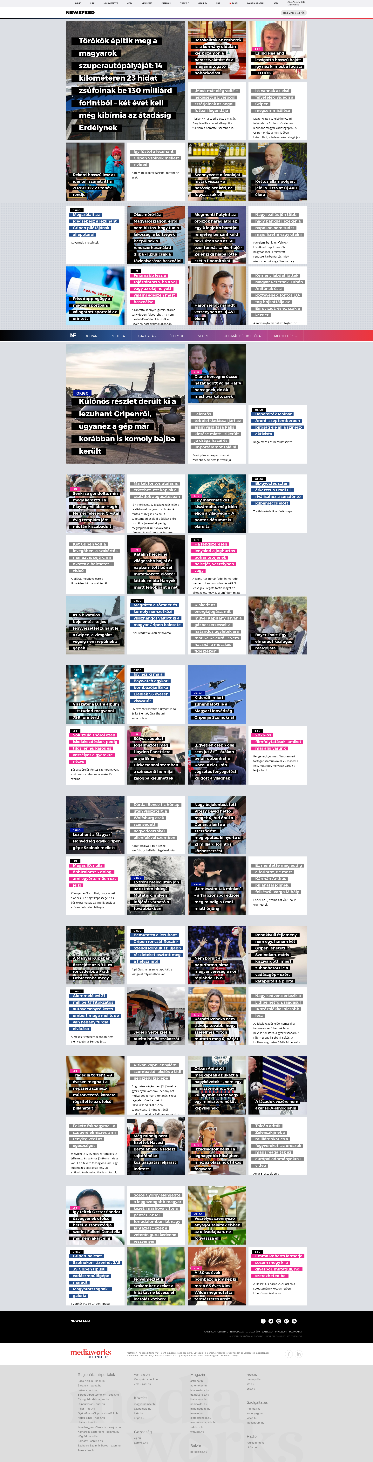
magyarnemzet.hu (145, 1403)
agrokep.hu (141, 1442)
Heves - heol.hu (87, 1422)
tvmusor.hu (197, 1431)
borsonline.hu (198, 1451)
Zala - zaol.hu (142, 1383)
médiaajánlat (295, 1332)
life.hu (250, 1383)
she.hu (251, 1388)
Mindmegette (111, 3)
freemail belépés (294, 13)
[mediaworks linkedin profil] (298, 1354)
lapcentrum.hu (255, 1422)
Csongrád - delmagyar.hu (93, 1399)
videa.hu (252, 1417)
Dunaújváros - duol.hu (91, 1403)
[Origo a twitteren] (270, 1321)
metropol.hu (254, 1379)
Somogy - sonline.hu (90, 1440)
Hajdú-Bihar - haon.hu (91, 1417)
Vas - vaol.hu (142, 1374)
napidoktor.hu (198, 1403)
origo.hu (139, 1417)
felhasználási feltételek (242, 1332)
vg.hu (137, 1437)
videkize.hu (197, 1427)
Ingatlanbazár (255, 3)
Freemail (166, 3)
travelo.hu (196, 1413)
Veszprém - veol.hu (146, 1379)
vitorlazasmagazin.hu (203, 1422)
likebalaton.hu (198, 1399)
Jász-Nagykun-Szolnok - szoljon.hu (99, 1427)
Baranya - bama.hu (89, 1385)
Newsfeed (147, 3)
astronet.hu (197, 1380)
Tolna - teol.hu (86, 1450)
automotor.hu (198, 1385)
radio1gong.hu (256, 1442)
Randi (235, 3)
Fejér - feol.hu (86, 1408)
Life (92, 3)
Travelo (184, 3)
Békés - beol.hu (87, 1390)
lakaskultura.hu (199, 1390)
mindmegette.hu (200, 1408)
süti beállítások (265, 1332)
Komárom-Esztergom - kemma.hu (98, 1431)
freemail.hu (254, 1408)
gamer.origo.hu (199, 1394)
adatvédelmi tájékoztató (216, 1332)
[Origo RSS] (294, 1321)
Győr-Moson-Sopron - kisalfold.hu (98, 1413)
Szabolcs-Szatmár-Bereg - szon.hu (99, 1445)
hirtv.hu (138, 1413)
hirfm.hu (252, 1447)
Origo (78, 3)
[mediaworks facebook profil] (289, 1354)
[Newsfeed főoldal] (80, 1321)
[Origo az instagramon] (278, 1321)
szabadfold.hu (142, 1408)
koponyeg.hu (255, 1413)
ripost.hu (252, 1374)
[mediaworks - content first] (91, 1354)
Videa (129, 3)
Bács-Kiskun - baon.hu (91, 1380)
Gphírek (202, 3)
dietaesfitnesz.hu (200, 1417)
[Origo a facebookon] (263, 1321)
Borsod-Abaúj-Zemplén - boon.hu (98, 1394)
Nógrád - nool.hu (88, 1436)
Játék (275, 3)
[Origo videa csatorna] (286, 1321)
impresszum (281, 1332)
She (218, 3)
